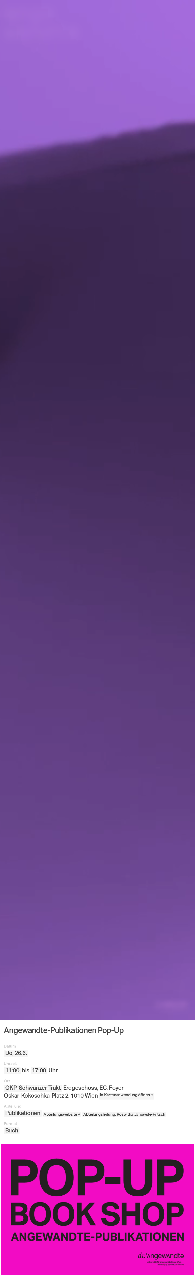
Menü (77, 1251)
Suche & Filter (109, 1251)
